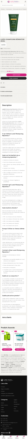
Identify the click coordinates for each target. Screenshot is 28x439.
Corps (2, 409)
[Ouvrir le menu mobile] (1, 1)
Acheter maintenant (13, 78)
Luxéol (4, 109)
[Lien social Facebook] (9, 433)
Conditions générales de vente (7, 395)
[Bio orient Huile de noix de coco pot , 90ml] (20, 336)
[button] (7, 349)
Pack (15, 408)
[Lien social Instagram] (2, 435)
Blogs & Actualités (5, 388)
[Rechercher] (24, 5)
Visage (2, 407)
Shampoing (9, 9)
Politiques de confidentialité (7, 393)
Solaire (2, 402)
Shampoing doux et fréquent (20, 9)
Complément (16, 404)
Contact (2, 391)
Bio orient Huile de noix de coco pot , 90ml (19, 345)
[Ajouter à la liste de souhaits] (4, 83)
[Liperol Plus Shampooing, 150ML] (7, 336)
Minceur (15, 402)
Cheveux (3, 9)
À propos (3, 386)
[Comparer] (1, 83)
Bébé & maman (4, 405)
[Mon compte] (25, 1)
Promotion (16, 410)
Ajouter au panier (16, 74)
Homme (15, 406)
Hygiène (15, 399)
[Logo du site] (13, 1)
